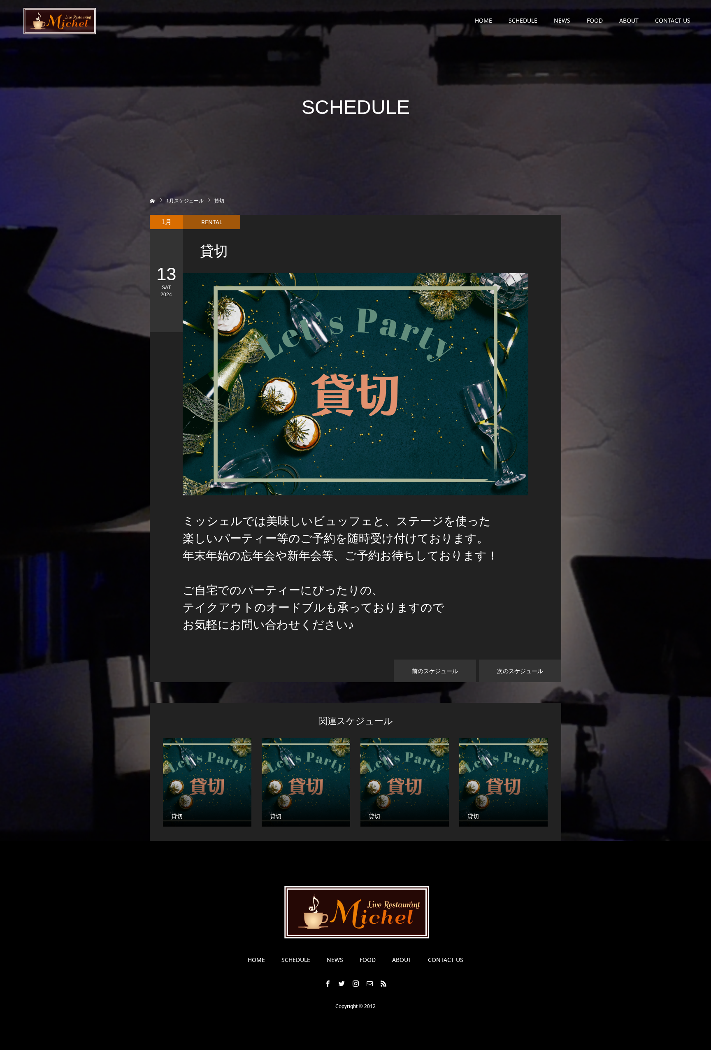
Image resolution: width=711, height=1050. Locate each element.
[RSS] (383, 983)
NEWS (562, 20)
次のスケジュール (520, 671)
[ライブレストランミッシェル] (59, 20)
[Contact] (369, 983)
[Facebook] (327, 983)
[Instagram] (355, 983)
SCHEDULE (523, 20)
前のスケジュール (435, 671)
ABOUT (629, 20)
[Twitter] (341, 983)
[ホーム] (152, 200)
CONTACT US (672, 20)
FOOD (595, 20)
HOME (483, 20)
